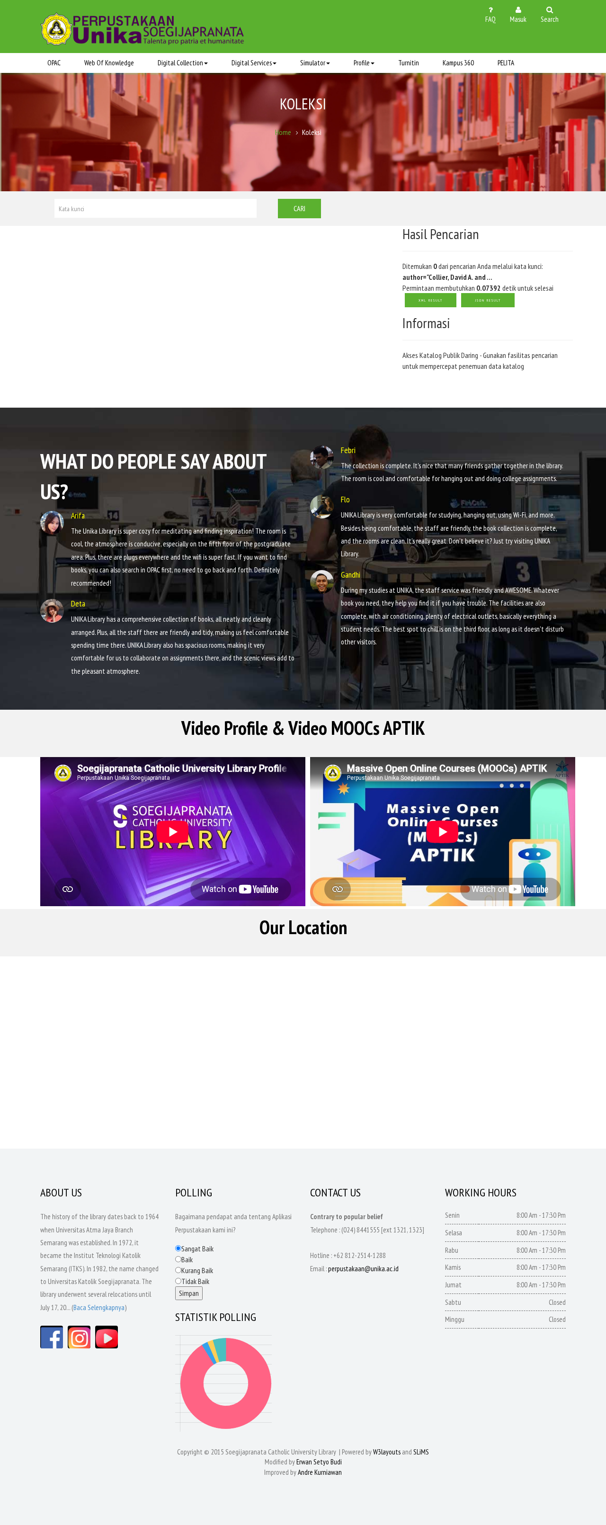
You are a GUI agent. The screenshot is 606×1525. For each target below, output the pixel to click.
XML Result (431, 300)
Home (283, 132)
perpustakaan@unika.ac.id (363, 1268)
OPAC (54, 62)
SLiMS (421, 1451)
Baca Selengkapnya (99, 1307)
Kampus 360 (458, 62)
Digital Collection (180, 62)
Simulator (312, 62)
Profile (362, 62)
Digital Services (252, 62)
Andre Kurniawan (320, 1472)
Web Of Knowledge (109, 62)
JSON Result (488, 300)
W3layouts (387, 1451)
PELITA (506, 62)
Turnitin (408, 62)
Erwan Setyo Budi (319, 1461)
